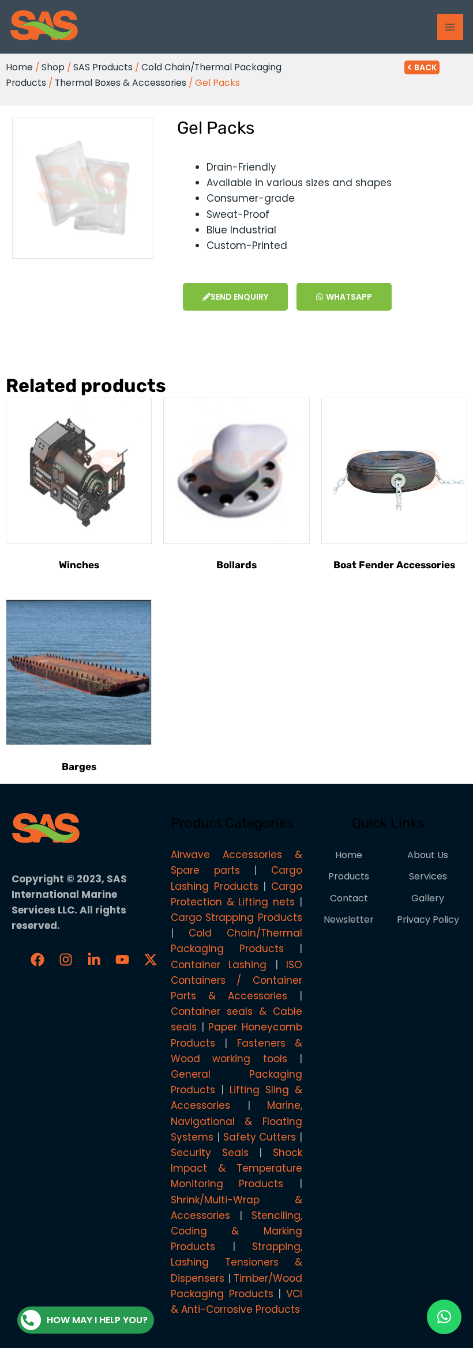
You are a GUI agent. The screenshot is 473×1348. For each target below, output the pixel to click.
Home (19, 67)
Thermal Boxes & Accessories (120, 83)
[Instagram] (66, 959)
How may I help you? (97, 1320)
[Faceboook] (37, 959)
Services (428, 876)
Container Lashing (218, 965)
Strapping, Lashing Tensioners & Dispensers (236, 1262)
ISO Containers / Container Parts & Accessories (236, 980)
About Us (427, 855)
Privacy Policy (428, 919)
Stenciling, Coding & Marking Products (236, 1231)
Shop (53, 67)
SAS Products (103, 67)
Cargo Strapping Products (236, 917)
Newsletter (349, 919)
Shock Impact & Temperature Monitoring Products (236, 1168)
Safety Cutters (259, 1137)
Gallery (427, 898)
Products (348, 876)
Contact (349, 898)
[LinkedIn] (94, 959)
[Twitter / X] (150, 959)
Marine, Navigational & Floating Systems (236, 1120)
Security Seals (210, 1153)
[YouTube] (122, 959)
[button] (444, 1317)
